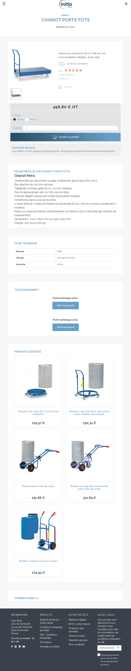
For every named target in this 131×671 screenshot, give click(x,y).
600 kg (33, 119)
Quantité (17, 128)
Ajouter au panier (68, 136)
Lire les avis (63, 78)
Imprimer (68, 87)
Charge (16, 115)
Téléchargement (66, 305)
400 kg (20, 119)
